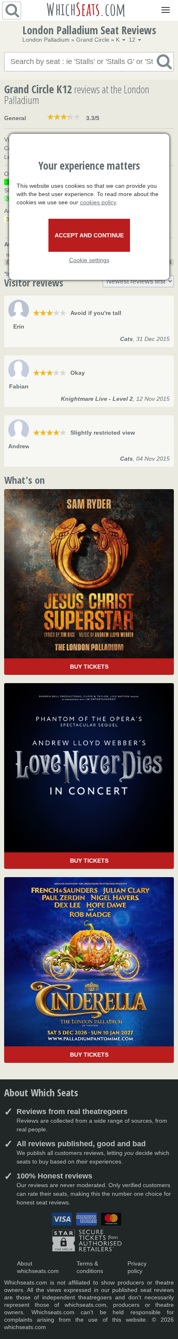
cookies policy (98, 202)
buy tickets (89, 666)
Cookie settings (89, 260)
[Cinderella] (89, 970)
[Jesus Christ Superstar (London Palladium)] (89, 582)
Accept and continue (89, 235)
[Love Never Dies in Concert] (89, 776)
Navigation (164, 4)
